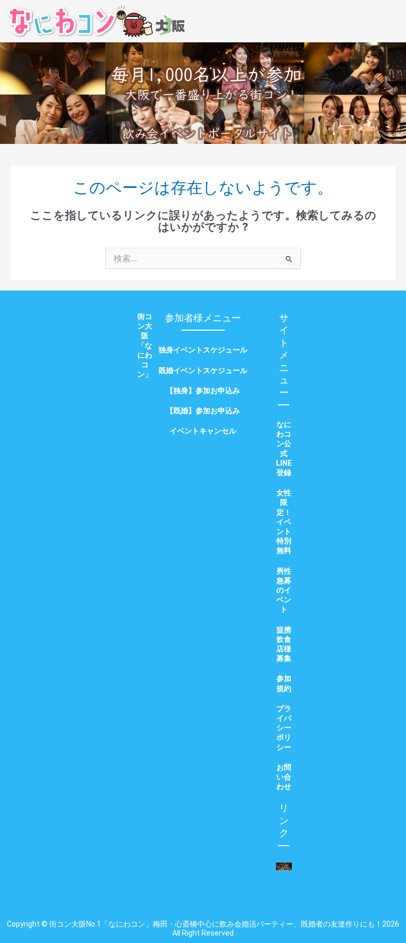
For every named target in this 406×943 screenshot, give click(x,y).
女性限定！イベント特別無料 (283, 521)
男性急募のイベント (283, 590)
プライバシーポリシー (283, 727)
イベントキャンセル (203, 431)
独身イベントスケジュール (203, 350)
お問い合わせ (283, 777)
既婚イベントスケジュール (203, 370)
